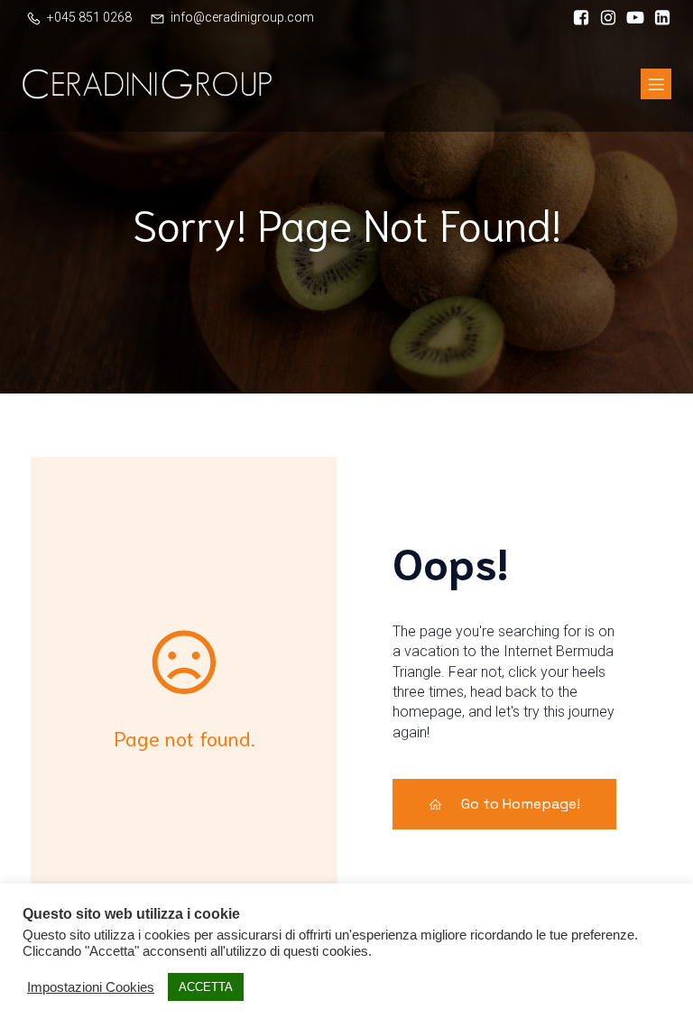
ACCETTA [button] (206, 987)
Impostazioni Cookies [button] (90, 987)
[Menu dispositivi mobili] (656, 84)
